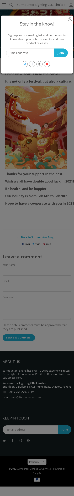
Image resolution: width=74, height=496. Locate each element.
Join (60, 53)
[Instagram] (39, 64)
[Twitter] (25, 64)
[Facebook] (32, 64)
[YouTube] (47, 64)
